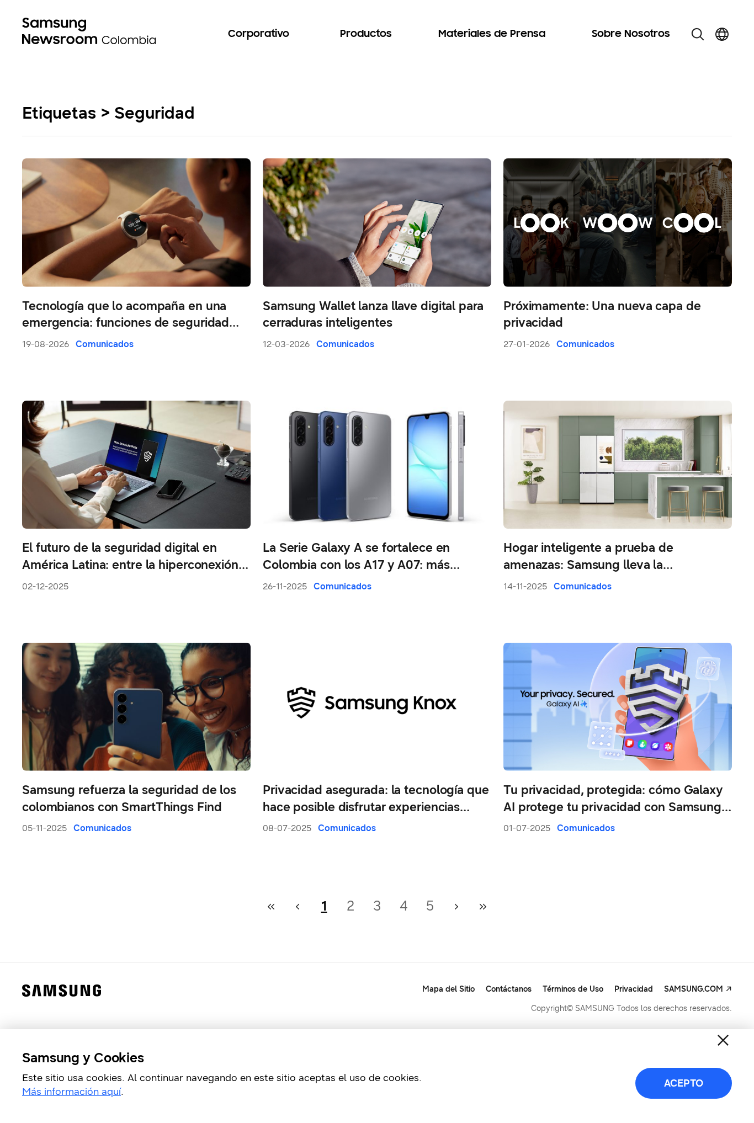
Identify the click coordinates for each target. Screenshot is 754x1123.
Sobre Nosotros (631, 34)
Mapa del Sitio (448, 989)
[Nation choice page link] (722, 34)
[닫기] (723, 1040)
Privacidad (633, 989)
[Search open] (698, 34)
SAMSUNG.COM (693, 989)
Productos (366, 34)
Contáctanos (509, 989)
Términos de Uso (573, 989)
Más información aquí (71, 1091)
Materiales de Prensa (491, 34)
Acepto (683, 1083)
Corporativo (258, 34)
